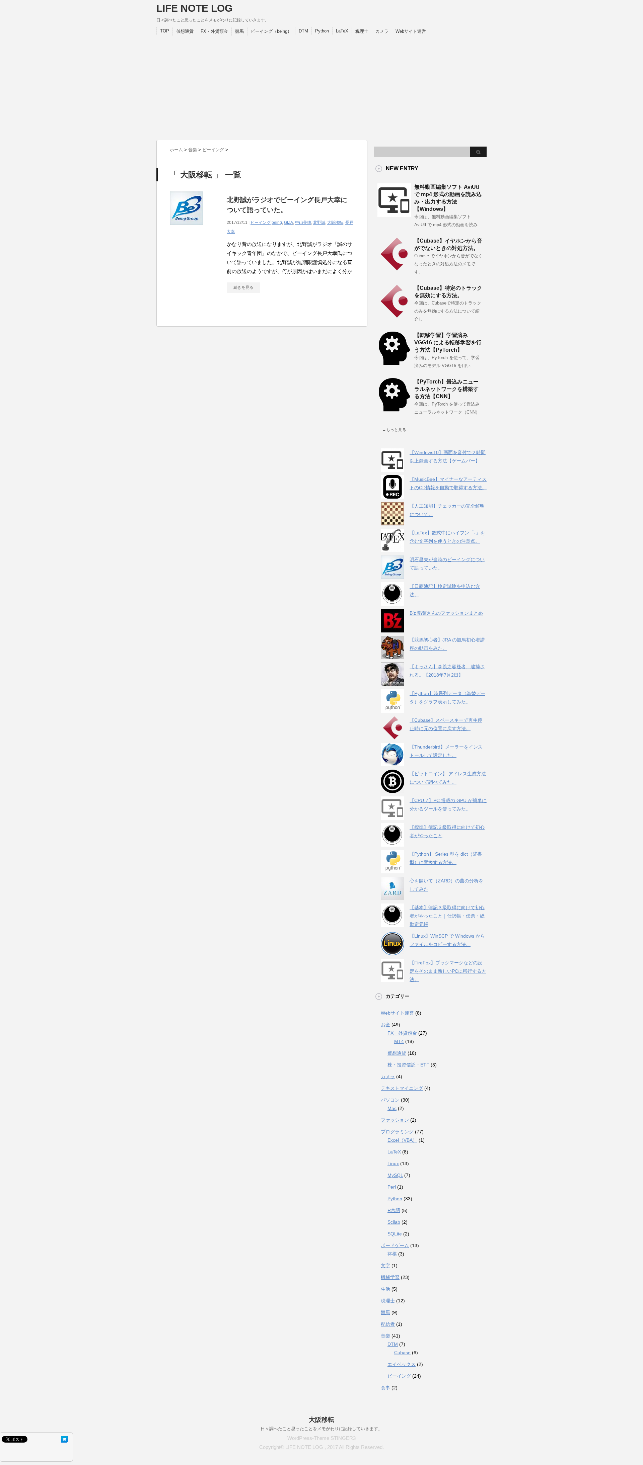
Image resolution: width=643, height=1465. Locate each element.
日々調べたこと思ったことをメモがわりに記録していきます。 (321, 1428)
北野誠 (319, 222)
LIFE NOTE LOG (194, 8)
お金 (385, 1024)
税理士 (361, 31)
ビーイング (261, 222)
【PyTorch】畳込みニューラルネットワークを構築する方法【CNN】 (446, 389)
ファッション (395, 1120)
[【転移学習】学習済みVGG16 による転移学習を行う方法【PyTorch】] (394, 362)
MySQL (395, 1175)
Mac (392, 1108)
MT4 (399, 1041)
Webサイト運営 (411, 31)
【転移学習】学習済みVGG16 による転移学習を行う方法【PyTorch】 (448, 342)
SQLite (394, 1233)
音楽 (385, 1336)
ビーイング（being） (271, 31)
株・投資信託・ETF (408, 1064)
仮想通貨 (185, 31)
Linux (393, 1163)
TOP (164, 30)
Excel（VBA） (402, 1140)
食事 (385, 1387)
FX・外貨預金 (214, 31)
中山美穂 (303, 222)
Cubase (402, 1352)
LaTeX (342, 30)
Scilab (393, 1222)
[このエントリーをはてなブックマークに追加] (64, 1439)
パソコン (390, 1100)
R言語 (393, 1210)
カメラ (381, 31)
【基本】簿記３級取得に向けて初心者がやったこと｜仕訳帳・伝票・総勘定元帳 (447, 916)
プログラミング (397, 1131)
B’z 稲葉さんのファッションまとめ (446, 613)
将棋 (392, 1254)
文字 (385, 1265)
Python (322, 30)
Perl (391, 1187)
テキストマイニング (402, 1088)
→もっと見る (394, 429)
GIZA (288, 222)
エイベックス (401, 1364)
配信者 (388, 1324)
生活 (385, 1289)
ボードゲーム (395, 1245)
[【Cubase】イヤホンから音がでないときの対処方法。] (394, 268)
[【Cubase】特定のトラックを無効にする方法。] (394, 315)
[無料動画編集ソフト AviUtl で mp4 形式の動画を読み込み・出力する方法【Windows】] (394, 214)
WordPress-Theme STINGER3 (321, 1438)
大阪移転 (335, 222)
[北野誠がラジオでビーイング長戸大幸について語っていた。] (186, 228)
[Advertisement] (321, 86)
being (277, 222)
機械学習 (390, 1277)
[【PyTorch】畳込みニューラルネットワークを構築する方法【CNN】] (394, 409)
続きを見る (243, 287)
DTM (303, 30)
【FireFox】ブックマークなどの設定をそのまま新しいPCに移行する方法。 (448, 971)
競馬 (239, 31)
